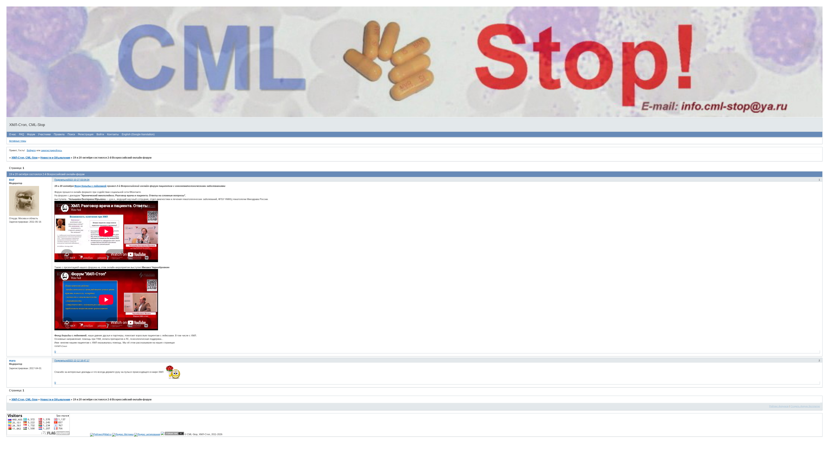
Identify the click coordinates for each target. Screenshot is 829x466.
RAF (11, 179)
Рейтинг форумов (779, 406)
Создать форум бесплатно (805, 406)
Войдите (31, 150)
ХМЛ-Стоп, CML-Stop (24, 157)
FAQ (21, 134)
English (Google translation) (138, 134)
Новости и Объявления (55, 157)
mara (12, 360)
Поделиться (61, 179)
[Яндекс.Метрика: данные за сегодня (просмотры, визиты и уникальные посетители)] (122, 434)
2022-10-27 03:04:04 (78, 179)
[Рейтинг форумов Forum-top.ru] (174, 434)
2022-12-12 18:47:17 (78, 360)
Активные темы (17, 141)
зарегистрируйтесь (51, 150)
